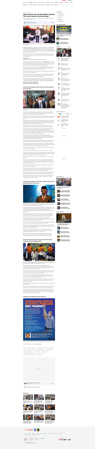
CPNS (51, 4)
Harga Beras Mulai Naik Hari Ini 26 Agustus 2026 (65, 100)
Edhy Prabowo (34, 48)
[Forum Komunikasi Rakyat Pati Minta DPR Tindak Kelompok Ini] (58, 191)
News (27, 2)
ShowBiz (35, 2)
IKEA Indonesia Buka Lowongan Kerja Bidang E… (65, 39)
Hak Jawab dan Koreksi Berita (35, 434)
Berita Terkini (59, 211)
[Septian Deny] (25, 383)
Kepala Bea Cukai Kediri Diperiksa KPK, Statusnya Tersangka (35, 59)
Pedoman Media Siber (44, 433)
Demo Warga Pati (60, 176)
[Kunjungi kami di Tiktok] (69, 439)
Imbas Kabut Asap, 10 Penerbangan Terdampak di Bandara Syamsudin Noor (65, 79)
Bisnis (31, 2)
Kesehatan (48, 2)
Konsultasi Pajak (47, 4)
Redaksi (29, 433)
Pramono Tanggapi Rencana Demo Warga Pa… (65, 199)
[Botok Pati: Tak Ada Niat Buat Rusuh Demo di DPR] (63, 182)
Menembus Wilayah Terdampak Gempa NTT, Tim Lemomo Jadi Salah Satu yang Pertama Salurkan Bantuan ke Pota (65, 106)
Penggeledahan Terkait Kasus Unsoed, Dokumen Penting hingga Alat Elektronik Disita (49, 402)
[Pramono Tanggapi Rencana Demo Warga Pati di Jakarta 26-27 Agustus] (58, 199)
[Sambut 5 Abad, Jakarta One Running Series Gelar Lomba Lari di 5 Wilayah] (58, 240)
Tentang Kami (60, 433)
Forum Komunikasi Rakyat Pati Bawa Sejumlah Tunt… (65, 195)
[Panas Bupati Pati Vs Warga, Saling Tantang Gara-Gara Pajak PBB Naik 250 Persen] (58, 207)
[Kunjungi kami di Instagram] (66, 439)
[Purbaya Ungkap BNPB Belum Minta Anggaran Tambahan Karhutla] (63, 52)
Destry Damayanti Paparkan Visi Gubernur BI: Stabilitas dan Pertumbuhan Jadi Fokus (65, 95)
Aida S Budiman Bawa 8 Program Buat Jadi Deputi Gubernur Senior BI (63, 224)
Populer (58, 46)
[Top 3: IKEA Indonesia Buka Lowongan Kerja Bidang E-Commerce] (63, 30)
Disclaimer (33, 433)
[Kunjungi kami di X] (64, 439)
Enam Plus (67, 2)
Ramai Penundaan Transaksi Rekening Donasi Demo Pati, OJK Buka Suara (65, 69)
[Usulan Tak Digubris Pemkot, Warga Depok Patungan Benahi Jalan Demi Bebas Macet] (58, 228)
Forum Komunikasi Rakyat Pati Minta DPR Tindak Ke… (65, 191)
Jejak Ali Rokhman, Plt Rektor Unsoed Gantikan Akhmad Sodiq (28, 412)
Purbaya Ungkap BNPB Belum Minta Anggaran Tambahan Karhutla (65, 59)
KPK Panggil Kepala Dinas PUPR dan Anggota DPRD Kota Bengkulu (38, 402)
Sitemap (49, 433)
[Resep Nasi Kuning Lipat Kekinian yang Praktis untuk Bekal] (58, 236)
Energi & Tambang (41, 4)
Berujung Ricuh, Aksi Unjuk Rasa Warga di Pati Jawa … (65, 204)
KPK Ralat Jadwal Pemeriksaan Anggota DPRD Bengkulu (28, 402)
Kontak (26, 433)
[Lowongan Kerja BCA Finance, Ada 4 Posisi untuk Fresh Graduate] (57, 42)
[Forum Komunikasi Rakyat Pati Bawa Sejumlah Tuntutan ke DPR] (58, 195)
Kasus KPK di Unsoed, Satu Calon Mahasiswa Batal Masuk (38, 412)
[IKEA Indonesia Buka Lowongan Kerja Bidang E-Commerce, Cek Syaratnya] (57, 38)
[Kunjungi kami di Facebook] (63, 439)
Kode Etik (38, 433)
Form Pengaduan (54, 433)
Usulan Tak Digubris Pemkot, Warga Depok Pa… (65, 228)
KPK (43, 47)
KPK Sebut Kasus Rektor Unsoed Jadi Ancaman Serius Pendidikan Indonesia (50, 412)
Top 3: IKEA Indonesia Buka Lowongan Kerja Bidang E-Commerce (63, 35)
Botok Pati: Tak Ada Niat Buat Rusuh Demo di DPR (63, 188)
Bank (33, 4)
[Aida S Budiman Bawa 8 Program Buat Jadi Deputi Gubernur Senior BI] (63, 218)
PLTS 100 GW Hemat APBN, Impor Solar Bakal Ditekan (65, 84)
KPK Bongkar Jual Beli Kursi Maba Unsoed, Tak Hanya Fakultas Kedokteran (50, 422)
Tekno (52, 2)
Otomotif (56, 2)
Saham (36, 4)
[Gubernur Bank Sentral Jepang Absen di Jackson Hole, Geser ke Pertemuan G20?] (58, 232)
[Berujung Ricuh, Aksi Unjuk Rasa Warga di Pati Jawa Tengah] (58, 203)
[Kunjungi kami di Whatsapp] (68, 439)
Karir (64, 433)
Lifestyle (42, 2)
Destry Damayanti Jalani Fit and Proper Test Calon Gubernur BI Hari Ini (65, 74)
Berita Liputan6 (39, 344)
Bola (39, 2)
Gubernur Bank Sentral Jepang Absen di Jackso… (65, 232)
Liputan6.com (31, 442)
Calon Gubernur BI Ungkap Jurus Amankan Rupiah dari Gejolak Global (65, 89)
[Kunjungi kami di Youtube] (61, 439)
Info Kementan (55, 4)
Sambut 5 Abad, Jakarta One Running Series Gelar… (65, 240)
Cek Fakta (61, 2)
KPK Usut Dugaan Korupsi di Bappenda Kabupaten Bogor (39, 421)
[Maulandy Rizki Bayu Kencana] (24, 22)
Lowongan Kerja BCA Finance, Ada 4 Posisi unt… (65, 43)
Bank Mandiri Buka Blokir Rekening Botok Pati (65, 64)
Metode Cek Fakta (27, 434)
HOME (24, 2)
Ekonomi (30, 4)
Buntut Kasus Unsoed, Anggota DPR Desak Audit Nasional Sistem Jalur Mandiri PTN (27, 422)
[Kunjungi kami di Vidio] (59, 439)
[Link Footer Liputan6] (29, 430)
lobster (33, 49)
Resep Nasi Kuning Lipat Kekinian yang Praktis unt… (65, 236)
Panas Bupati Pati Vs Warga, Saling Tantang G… (65, 208)
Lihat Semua (69, 46)
